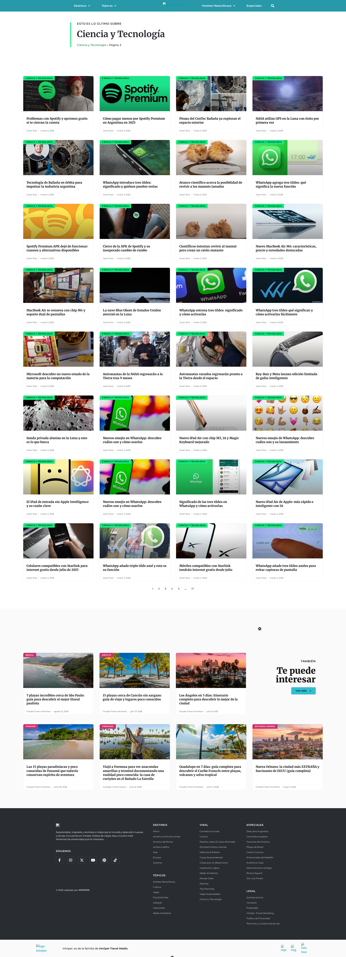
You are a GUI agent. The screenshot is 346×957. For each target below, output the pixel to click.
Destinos (80, 5)
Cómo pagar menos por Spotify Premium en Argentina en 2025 (134, 121)
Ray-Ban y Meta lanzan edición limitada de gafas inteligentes (286, 376)
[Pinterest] (104, 860)
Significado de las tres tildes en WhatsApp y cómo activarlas (203, 504)
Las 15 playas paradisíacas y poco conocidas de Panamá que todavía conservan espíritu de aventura (52, 771)
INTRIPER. (84, 890)
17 (192, 588)
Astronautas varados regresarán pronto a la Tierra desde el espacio (211, 376)
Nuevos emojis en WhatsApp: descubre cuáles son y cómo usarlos (132, 440)
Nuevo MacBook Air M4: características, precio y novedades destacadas (286, 248)
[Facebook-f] (59, 860)
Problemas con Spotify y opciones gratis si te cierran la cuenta (57, 121)
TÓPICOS (159, 875)
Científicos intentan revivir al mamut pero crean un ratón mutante (208, 248)
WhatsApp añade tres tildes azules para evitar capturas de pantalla (286, 568)
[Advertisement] (173, 636)
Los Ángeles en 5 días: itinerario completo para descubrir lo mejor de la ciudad (208, 699)
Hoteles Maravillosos (217, 5)
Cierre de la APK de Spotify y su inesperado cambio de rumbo (126, 248)
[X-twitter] (81, 860)
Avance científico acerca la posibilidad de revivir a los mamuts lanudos (210, 184)
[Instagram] (70, 860)
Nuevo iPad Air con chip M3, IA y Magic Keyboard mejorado (209, 440)
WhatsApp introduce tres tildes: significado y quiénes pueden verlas (130, 184)
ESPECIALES (255, 825)
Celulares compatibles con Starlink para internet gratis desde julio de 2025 (57, 568)
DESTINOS (160, 825)
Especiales (254, 5)
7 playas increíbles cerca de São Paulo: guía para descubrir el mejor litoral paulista (55, 699)
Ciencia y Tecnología (91, 45)
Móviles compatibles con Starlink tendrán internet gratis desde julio (205, 568)
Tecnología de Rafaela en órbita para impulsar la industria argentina (54, 184)
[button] (273, 6)
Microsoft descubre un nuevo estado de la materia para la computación (58, 376)
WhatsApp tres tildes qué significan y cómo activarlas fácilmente (284, 312)
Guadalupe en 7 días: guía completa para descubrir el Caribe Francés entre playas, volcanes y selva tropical (210, 771)
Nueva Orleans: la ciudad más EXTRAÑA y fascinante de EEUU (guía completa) (287, 769)
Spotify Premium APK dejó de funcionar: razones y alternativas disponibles (57, 248)
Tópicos (107, 5)
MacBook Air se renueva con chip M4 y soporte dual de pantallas (55, 312)
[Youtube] (93, 860)
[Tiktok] (115, 860)
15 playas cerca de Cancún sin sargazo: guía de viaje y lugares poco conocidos (132, 697)
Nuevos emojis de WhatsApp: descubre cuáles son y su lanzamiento (285, 440)
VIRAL (204, 825)
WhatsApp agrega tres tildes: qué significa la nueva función (281, 184)
